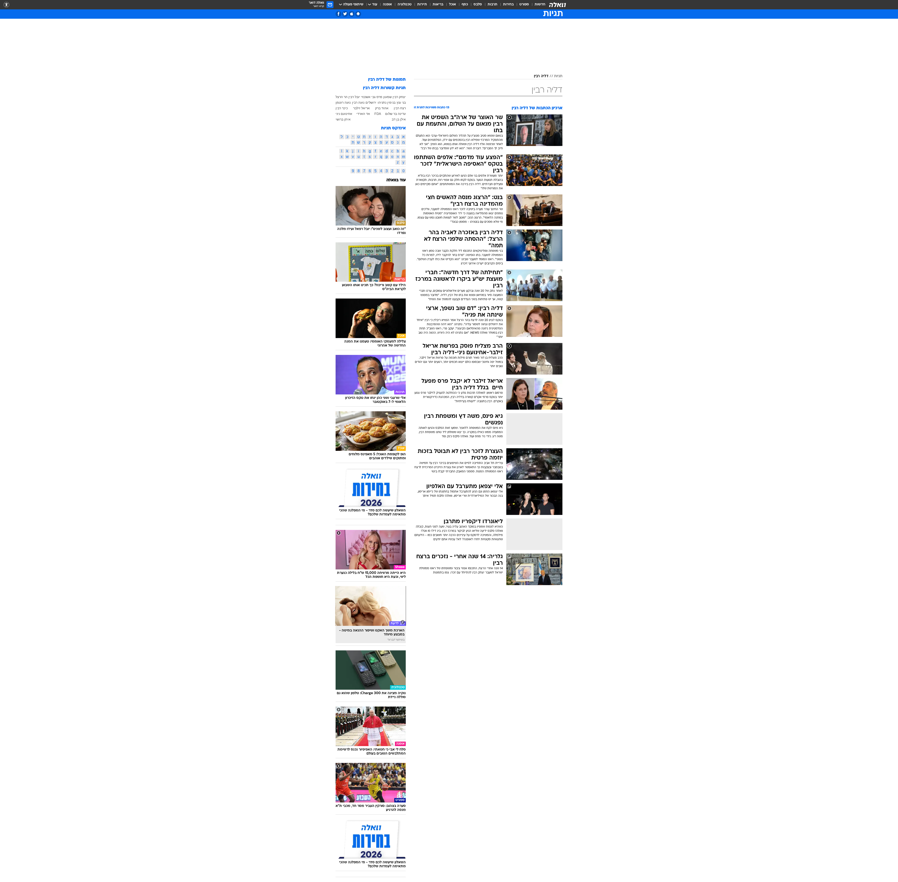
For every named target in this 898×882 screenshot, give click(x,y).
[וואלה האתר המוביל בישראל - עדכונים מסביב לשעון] (557, 4)
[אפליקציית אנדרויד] (358, 14)
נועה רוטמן (343, 102)
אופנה (387, 4)
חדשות (540, 4)
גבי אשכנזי (368, 97)
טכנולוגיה (405, 4)
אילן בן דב (399, 119)
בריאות (438, 4)
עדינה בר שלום (395, 114)
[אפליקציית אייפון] (352, 14)
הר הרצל (342, 97)
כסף (465, 4)
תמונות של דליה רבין (387, 80)
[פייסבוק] (338, 14)
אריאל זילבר (361, 108)
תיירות (422, 4)
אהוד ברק (381, 108)
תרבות (492, 4)
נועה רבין (358, 102)
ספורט (524, 4)
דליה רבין (541, 76)
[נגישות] (6, 5)
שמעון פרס (384, 97)
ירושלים (371, 102)
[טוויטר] (345, 14)
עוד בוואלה (396, 180)
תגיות (558, 76)
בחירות (508, 4)
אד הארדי (363, 114)
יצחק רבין (399, 97)
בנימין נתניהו (386, 102)
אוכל (452, 4)
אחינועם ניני (344, 114)
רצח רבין (400, 108)
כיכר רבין (342, 108)
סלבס (478, 4)
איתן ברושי (343, 119)
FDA (377, 114)
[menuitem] (537, 4)
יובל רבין (354, 97)
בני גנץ (401, 102)
